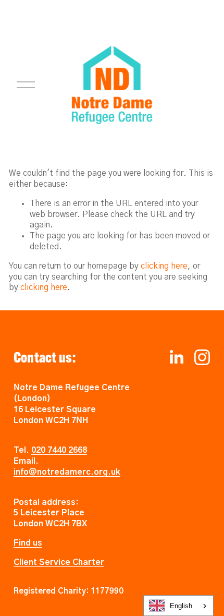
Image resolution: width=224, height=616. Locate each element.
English (181, 606)
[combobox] (178, 605)
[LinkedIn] (176, 357)
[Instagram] (202, 357)
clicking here (164, 266)
